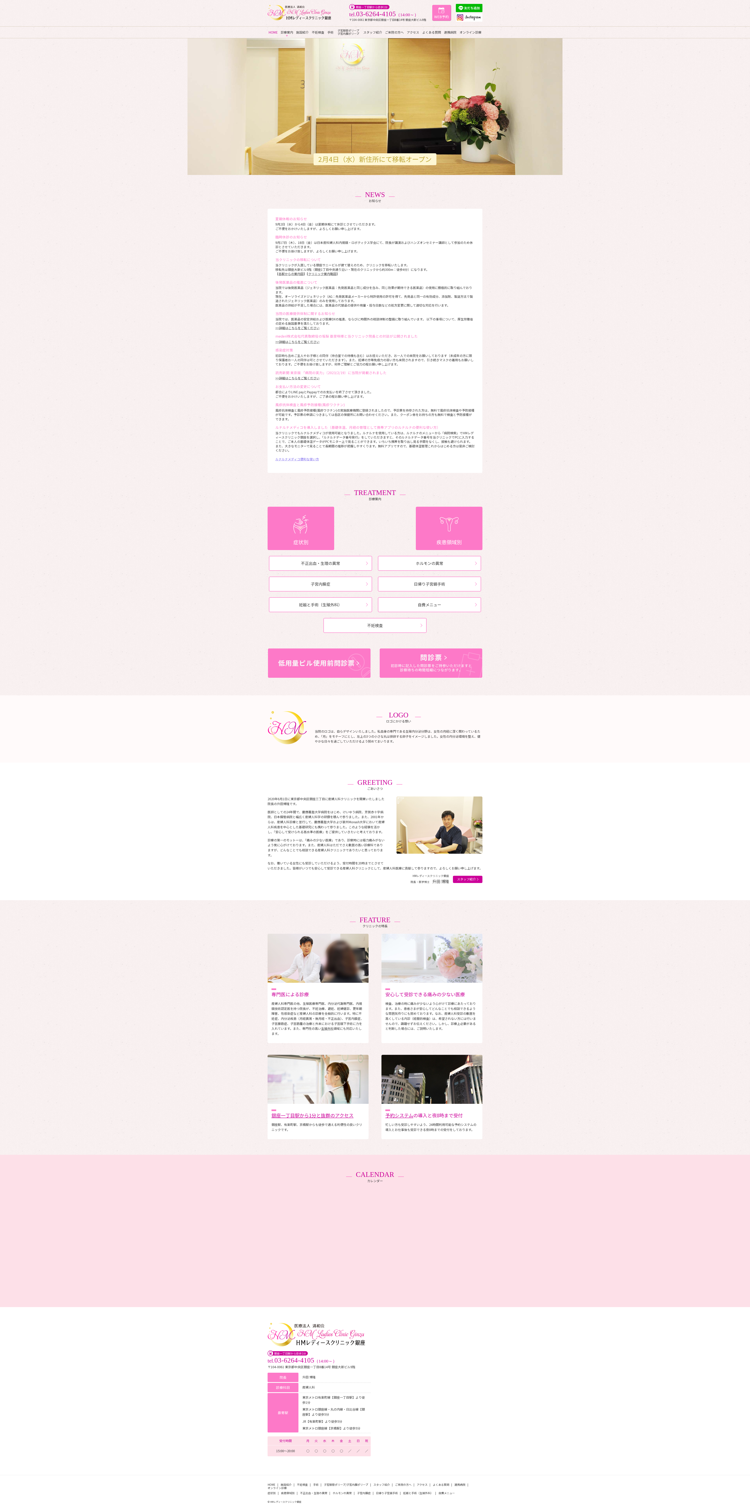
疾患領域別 (449, 542)
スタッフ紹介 (372, 32)
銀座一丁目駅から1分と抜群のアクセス (312, 1115)
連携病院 (450, 32)
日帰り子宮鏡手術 (429, 584)
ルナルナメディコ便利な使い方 (297, 459)
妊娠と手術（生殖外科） (320, 604)
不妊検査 (318, 32)
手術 (330, 32)
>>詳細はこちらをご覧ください (297, 328)
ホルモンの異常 (429, 563)
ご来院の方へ (394, 32)
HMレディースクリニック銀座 (285, 1501)
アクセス (413, 32)
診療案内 (287, 32)
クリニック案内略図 (322, 273)
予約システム (399, 1115)
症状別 (301, 542)
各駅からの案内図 (291, 273)
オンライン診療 (470, 32)
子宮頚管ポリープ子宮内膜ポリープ (348, 32)
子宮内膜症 (320, 584)
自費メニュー (429, 604)
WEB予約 (441, 16)
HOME (273, 32)
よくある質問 (431, 32)
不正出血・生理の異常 (320, 563)
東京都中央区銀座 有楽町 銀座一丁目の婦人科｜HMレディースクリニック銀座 (300, 13)
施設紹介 (302, 32)
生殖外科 (327, 1028)
